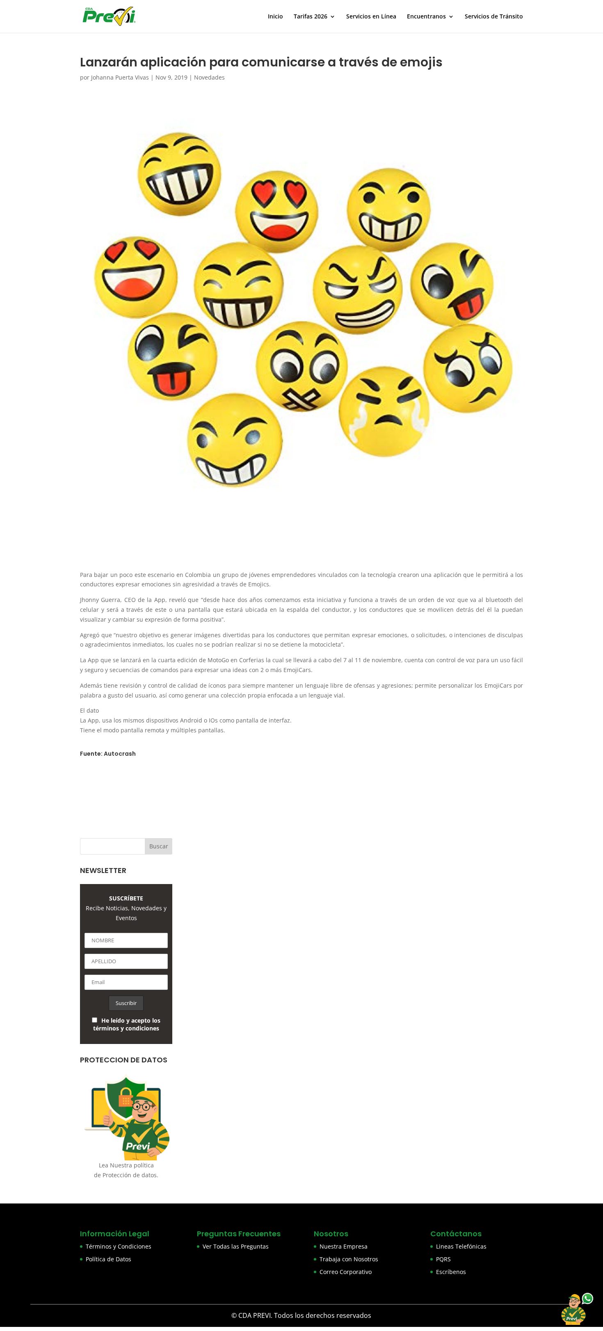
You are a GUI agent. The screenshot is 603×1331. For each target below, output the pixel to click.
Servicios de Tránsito (494, 17)
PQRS (443, 1259)
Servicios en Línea (371, 17)
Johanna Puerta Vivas (120, 77)
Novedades (209, 77)
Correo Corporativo (346, 1272)
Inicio (275, 17)
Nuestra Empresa (344, 1246)
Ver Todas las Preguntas (236, 1246)
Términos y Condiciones (118, 1246)
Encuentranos (426, 17)
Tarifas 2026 (310, 17)
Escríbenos (451, 1272)
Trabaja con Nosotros (349, 1259)
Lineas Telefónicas (461, 1246)
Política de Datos (108, 1259)
